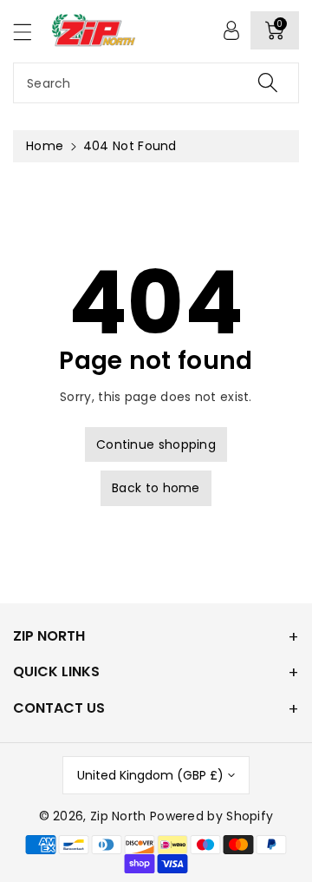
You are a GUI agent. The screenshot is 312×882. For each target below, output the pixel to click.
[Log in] (231, 30)
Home (44, 146)
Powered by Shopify (211, 816)
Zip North (118, 816)
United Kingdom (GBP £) (150, 775)
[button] (30, 32)
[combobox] (156, 82)
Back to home (156, 488)
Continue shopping (156, 444)
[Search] (267, 82)
